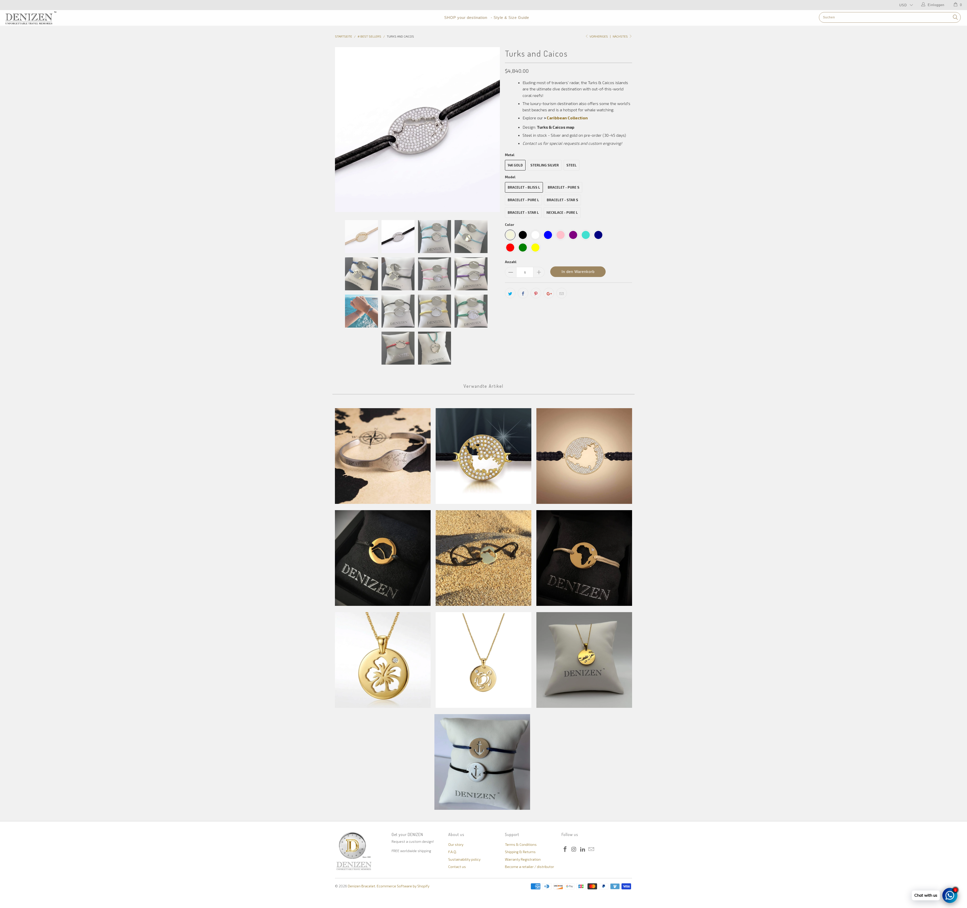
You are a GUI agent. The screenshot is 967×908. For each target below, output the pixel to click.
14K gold (515, 165)
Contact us (457, 866)
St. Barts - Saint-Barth (483, 456)
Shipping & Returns (520, 852)
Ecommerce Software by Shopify (403, 886)
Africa (584, 558)
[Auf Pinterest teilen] (536, 293)
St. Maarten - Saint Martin (584, 456)
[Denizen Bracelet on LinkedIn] (582, 849)
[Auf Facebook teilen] (523, 293)
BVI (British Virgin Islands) (584, 660)
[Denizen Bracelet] (80, 18)
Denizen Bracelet (361, 886)
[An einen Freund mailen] (561, 293)
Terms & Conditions (521, 844)
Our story (455, 844)
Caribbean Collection (567, 117)
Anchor (482, 762)
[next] (491, 129)
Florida (483, 558)
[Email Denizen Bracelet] (591, 849)
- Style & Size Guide (510, 17)
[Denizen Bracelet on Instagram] (574, 849)
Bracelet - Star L (523, 213)
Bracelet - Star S (562, 200)
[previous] (344, 129)
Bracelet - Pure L (523, 200)
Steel (571, 165)
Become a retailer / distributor (529, 866)
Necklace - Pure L (562, 213)
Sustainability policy (464, 859)
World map (383, 456)
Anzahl (510, 262)
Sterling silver (544, 165)
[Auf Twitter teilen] (510, 293)
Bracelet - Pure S (563, 187)
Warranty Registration (523, 859)
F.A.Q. (452, 852)
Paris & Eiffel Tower (383, 558)
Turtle (483, 660)
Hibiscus (383, 660)
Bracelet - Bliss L (524, 187)
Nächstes (621, 36)
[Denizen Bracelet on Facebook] (565, 849)
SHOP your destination (465, 17)
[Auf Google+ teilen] (548, 293)
